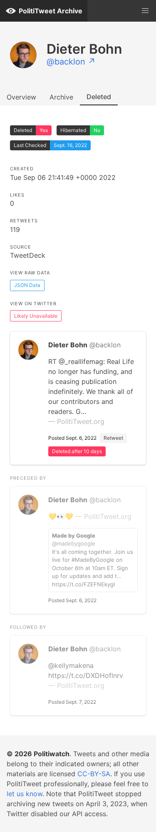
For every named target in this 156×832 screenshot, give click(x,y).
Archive (61, 97)
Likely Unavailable (35, 316)
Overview (21, 97)
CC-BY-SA (93, 774)
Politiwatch (51, 754)
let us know (24, 794)
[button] (145, 11)
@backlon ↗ (71, 62)
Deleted (99, 96)
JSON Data (27, 285)
